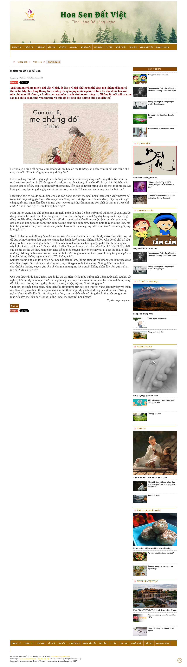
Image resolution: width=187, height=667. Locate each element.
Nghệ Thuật (121, 47)
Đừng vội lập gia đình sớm (145, 395)
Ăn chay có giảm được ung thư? (161, 553)
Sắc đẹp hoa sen (154, 414)
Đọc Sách (16, 54)
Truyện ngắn (54, 62)
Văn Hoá (51, 47)
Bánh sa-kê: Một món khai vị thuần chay (152, 548)
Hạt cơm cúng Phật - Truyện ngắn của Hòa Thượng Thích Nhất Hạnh (162, 89)
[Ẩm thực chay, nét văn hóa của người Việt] (140, 570)
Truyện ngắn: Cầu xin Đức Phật (161, 128)
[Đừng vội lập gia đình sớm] (155, 371)
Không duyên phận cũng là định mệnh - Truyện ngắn (161, 102)
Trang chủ (22, 62)
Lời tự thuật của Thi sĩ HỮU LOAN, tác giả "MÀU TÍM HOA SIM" (161, 184)
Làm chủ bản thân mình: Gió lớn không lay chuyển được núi (161, 196)
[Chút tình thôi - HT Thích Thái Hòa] (155, 453)
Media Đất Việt (146, 47)
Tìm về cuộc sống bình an (145, 177)
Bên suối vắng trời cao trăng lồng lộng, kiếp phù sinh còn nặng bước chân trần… (162, 484)
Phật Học (41, 47)
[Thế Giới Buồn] (140, 498)
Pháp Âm (133, 47)
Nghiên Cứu (86, 47)
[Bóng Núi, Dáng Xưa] (155, 297)
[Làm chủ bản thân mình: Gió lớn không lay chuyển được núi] (140, 199)
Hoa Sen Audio (162, 47)
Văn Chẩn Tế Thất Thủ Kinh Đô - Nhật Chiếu (154, 610)
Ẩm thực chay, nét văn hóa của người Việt (160, 567)
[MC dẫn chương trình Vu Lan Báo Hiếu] (140, 618)
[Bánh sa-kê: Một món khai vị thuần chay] (155, 529)
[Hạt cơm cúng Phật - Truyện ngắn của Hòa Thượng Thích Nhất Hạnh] (140, 92)
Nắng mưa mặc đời (155, 332)
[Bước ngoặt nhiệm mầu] (140, 324)
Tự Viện (109, 47)
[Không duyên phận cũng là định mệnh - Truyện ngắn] (140, 105)
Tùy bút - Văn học (148, 281)
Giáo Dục (73, 47)
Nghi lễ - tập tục (147, 581)
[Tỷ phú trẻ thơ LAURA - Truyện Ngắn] (140, 119)
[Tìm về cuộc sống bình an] (155, 160)
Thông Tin (29, 47)
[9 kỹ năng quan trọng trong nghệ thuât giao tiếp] (140, 402)
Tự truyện (143, 143)
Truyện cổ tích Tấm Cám (158, 75)
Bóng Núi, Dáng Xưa (143, 314)
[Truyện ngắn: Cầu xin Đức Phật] (140, 132)
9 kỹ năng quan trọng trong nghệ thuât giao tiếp (161, 401)
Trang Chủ (16, 47)
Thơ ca (141, 428)
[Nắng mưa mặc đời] (140, 335)
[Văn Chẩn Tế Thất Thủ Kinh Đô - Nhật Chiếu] (155, 595)
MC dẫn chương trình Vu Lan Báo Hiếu (162, 616)
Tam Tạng (98, 47)
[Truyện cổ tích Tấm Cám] (140, 79)
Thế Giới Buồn (154, 495)
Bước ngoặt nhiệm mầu (157, 318)
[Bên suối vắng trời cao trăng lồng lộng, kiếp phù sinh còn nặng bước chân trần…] (140, 486)
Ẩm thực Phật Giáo (149, 510)
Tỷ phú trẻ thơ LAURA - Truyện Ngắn (161, 116)
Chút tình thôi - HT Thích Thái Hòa (150, 477)
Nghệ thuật (144, 347)
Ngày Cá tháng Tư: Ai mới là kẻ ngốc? (161, 629)
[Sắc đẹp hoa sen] (140, 416)
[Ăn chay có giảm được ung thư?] (140, 556)
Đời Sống (62, 47)
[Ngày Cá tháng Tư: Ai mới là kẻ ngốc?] (140, 631)
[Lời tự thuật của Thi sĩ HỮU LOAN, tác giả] (140, 186)
